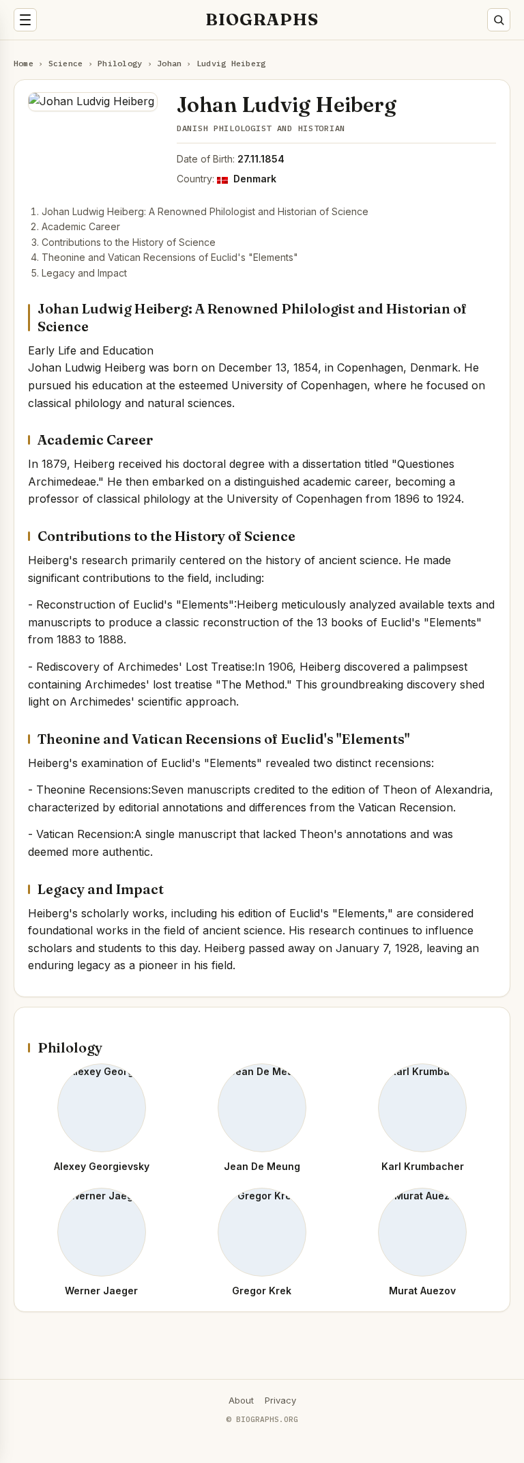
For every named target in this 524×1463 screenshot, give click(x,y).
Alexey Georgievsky (101, 1166)
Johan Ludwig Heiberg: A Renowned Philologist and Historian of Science (205, 211)
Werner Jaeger (101, 1290)
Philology (120, 63)
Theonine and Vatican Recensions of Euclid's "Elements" (170, 257)
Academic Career (81, 226)
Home (23, 63)
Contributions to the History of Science (129, 242)
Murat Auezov (422, 1290)
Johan (169, 63)
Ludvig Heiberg (230, 63)
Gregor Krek (261, 1290)
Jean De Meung (262, 1166)
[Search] (498, 19)
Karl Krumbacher (422, 1166)
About (241, 1400)
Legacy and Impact (84, 273)
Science (65, 63)
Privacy (280, 1400)
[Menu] (25, 19)
